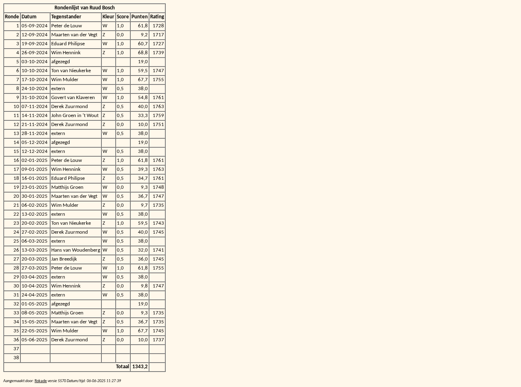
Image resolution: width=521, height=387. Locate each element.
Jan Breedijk (64, 259)
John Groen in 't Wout (75, 115)
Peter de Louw (66, 26)
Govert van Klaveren (73, 97)
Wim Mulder (65, 79)
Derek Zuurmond (69, 106)
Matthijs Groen (67, 187)
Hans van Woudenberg (75, 250)
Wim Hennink (66, 52)
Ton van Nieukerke (71, 70)
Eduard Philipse (68, 43)
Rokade (41, 381)
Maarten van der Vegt (74, 35)
